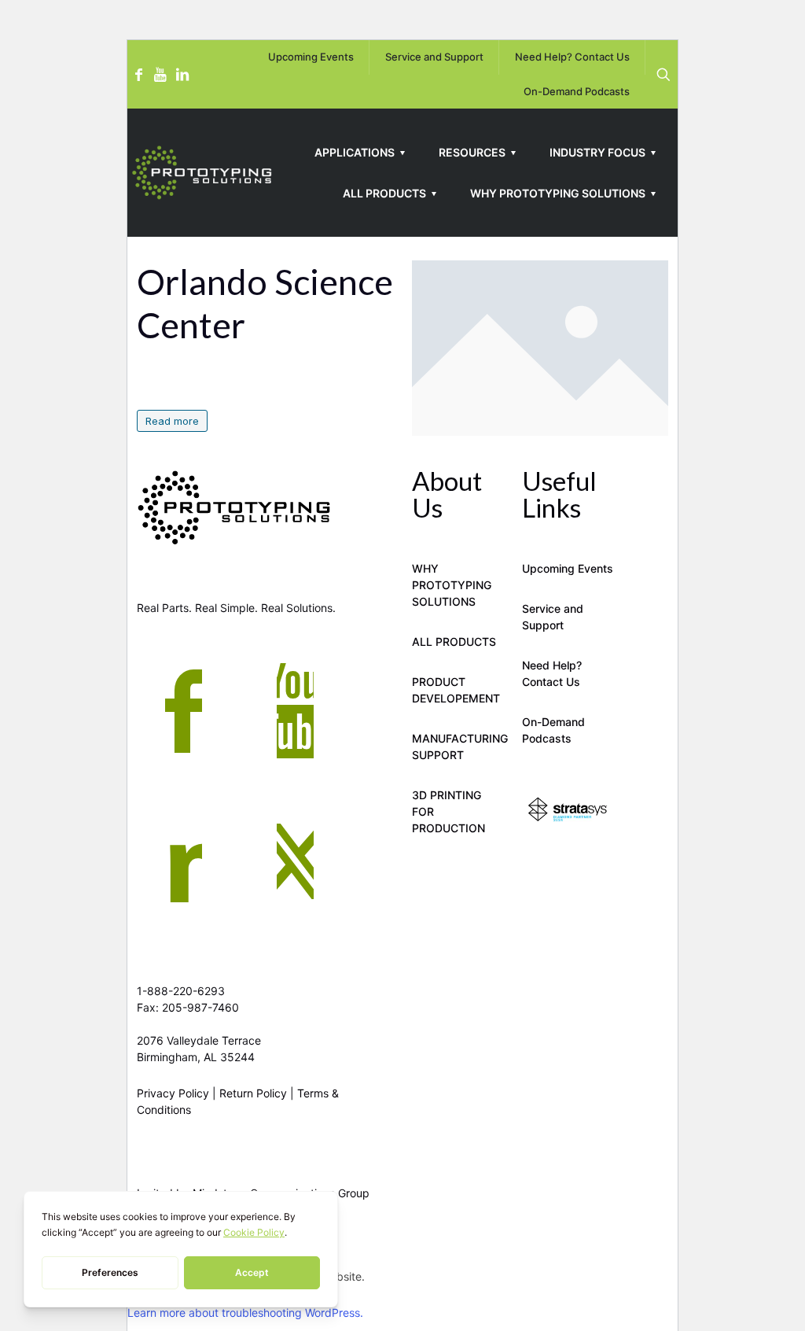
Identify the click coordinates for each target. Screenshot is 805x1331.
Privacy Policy (173, 1093)
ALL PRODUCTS (454, 641)
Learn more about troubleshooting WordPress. (245, 1312)
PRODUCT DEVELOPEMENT (456, 690)
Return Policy (253, 1093)
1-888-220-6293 (181, 990)
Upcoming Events (567, 568)
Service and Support (552, 617)
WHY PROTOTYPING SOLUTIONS (451, 585)
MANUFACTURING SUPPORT (457, 746)
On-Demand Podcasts (553, 730)
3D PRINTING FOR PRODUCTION (448, 811)
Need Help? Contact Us (552, 673)
